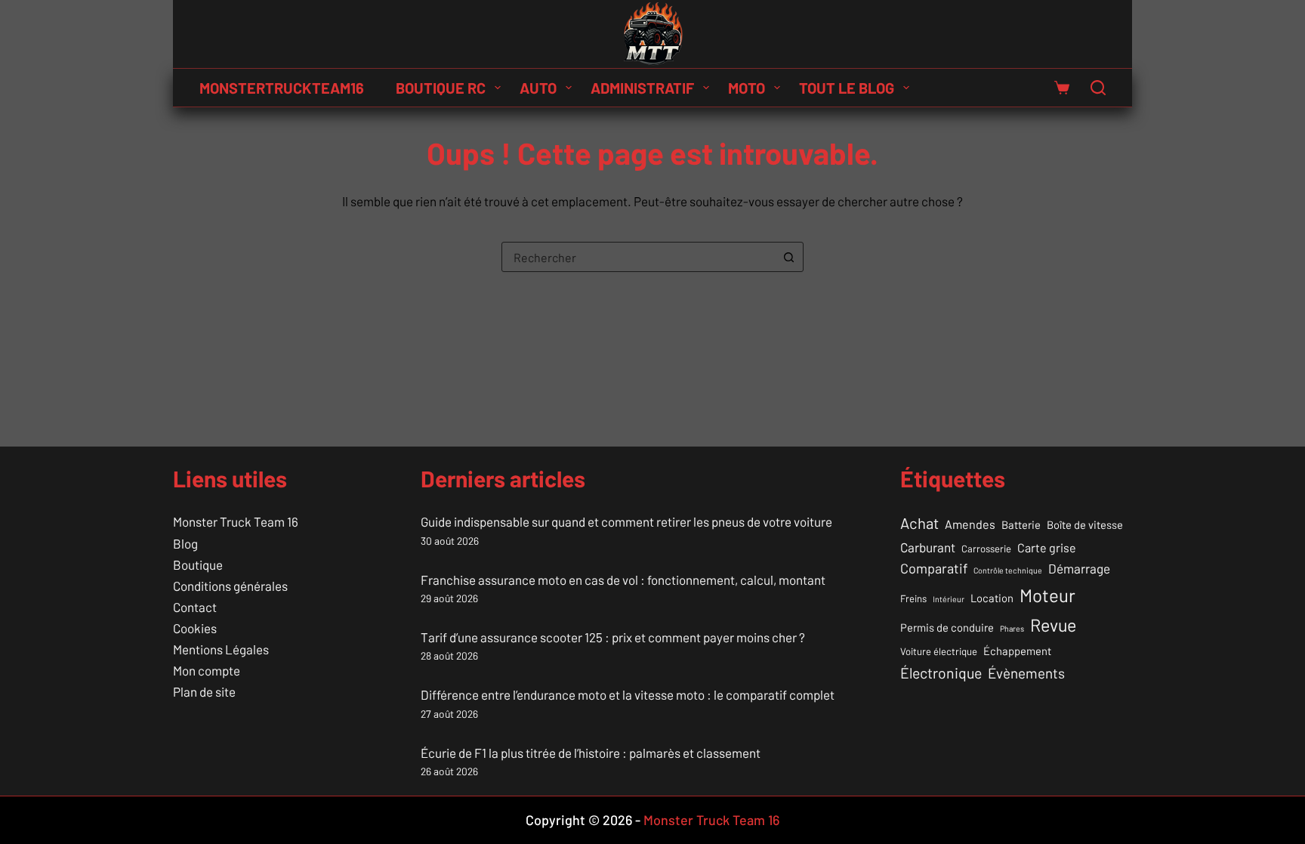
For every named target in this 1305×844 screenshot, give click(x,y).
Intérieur (948, 599)
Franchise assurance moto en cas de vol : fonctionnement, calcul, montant (623, 579)
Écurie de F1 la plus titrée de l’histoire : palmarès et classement (590, 752)
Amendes (970, 524)
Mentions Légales (221, 649)
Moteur (1047, 595)
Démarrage (1079, 568)
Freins (913, 598)
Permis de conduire (947, 627)
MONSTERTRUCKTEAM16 (281, 88)
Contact (195, 606)
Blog (185, 543)
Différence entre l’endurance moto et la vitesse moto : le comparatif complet (628, 694)
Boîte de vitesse (1085, 524)
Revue (1053, 624)
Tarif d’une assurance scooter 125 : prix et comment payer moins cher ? (613, 637)
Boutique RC (441, 88)
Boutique (198, 564)
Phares (1012, 628)
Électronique (941, 672)
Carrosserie (986, 549)
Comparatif (933, 568)
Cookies (195, 627)
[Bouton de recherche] (788, 257)
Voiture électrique (938, 651)
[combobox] (638, 257)
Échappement (1017, 650)
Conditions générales (230, 585)
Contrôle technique (1007, 570)
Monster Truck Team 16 (235, 521)
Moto (746, 88)
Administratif (642, 88)
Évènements (1026, 673)
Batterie (1021, 524)
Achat (919, 523)
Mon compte (206, 670)
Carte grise (1046, 547)
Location (991, 597)
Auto (538, 88)
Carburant (927, 547)
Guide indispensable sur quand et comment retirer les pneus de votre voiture (626, 521)
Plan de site (204, 691)
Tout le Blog (846, 88)
